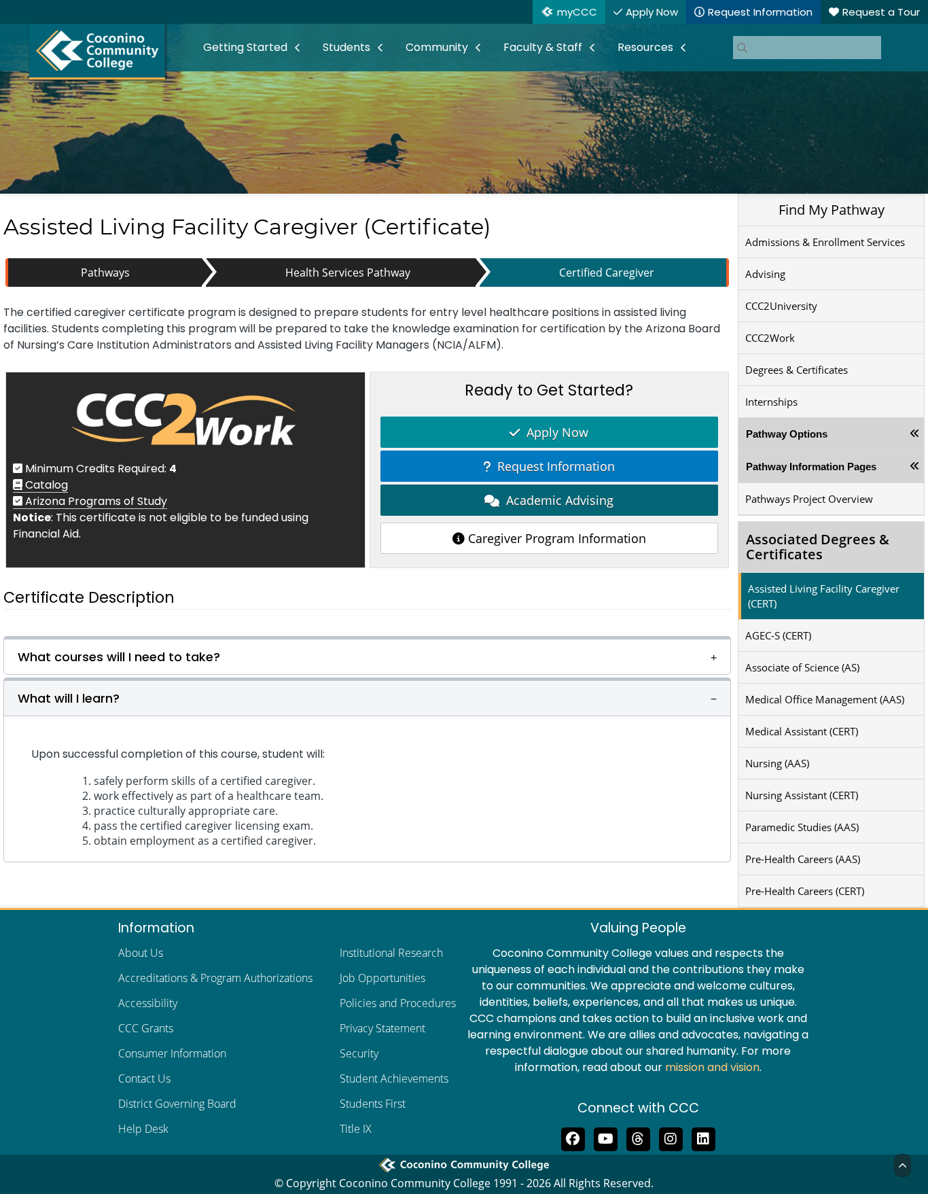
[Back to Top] (902, 1165)
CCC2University (781, 306)
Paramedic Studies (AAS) (802, 827)
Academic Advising (556, 500)
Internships (771, 401)
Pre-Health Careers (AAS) (802, 859)
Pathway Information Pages (811, 466)
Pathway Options (786, 434)
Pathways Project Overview (809, 499)
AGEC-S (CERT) (778, 635)
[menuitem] (252, 47)
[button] (367, 655)
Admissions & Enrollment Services (825, 242)
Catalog (45, 485)
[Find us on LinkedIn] (703, 1137)
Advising (765, 274)
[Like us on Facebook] (573, 1137)
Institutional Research (391, 952)
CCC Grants (145, 1028)
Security (359, 1053)
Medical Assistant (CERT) (801, 731)
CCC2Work (770, 338)
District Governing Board (177, 1103)
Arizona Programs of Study (94, 501)
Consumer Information (172, 1053)
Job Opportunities (382, 977)
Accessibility (147, 1003)
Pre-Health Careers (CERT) (804, 891)
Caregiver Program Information (555, 538)
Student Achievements (394, 1078)
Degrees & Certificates (796, 369)
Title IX (356, 1128)
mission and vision (712, 1067)
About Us (140, 952)
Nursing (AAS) (777, 763)
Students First (373, 1103)
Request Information (552, 466)
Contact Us (144, 1078)
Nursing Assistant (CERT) (801, 795)
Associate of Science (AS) (802, 667)
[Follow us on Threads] (638, 1137)
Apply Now (554, 432)
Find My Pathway (832, 209)
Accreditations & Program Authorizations (215, 977)
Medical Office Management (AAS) (824, 699)
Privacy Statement (382, 1028)
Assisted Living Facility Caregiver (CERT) (823, 596)
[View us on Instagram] (670, 1137)
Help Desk (143, 1128)
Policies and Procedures (398, 1003)
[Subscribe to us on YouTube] (605, 1137)
